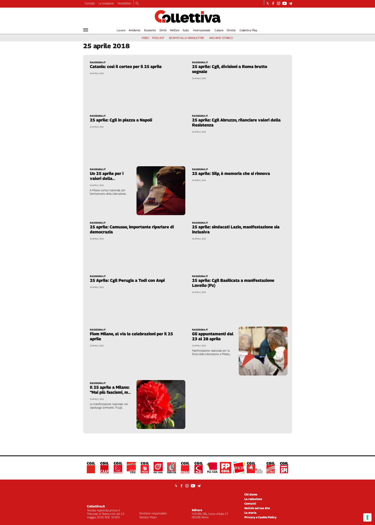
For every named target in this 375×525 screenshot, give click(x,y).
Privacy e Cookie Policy (260, 517)
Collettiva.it (96, 506)
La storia (250, 512)
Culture (219, 30)
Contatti (90, 3)
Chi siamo (250, 494)
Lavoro (121, 30)
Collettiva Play (248, 30)
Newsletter (124, 3)
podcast (158, 38)
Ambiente (134, 30)
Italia (186, 30)
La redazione (106, 3)
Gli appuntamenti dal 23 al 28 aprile (212, 336)
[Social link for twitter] (267, 3)
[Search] (137, 4)
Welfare (174, 30)
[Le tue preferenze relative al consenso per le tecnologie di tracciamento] (367, 517)
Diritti (163, 30)
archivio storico (221, 38)
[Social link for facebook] (273, 3)
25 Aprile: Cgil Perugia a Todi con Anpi (127, 280)
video (145, 38)
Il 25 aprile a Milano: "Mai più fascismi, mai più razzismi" (111, 392)
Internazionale (201, 30)
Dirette (231, 30)
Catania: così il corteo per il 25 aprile (126, 66)
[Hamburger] (85, 29)
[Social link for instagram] (278, 3)
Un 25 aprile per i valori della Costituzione (106, 178)
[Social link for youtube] (284, 3)
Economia (150, 30)
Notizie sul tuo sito (257, 508)
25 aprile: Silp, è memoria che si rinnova (231, 173)
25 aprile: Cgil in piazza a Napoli (121, 120)
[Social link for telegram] (290, 3)
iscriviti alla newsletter (186, 38)
